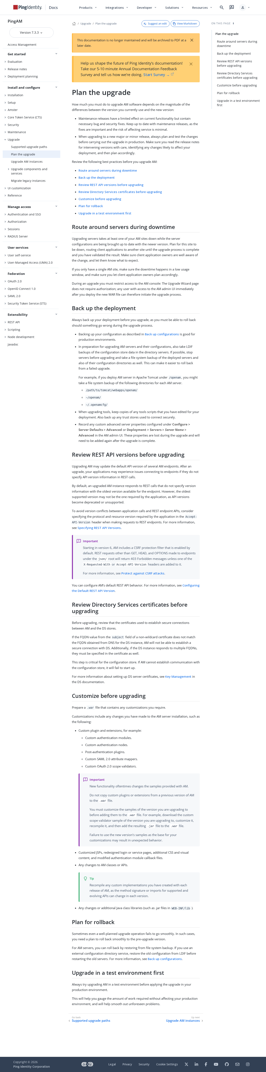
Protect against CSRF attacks (142, 573)
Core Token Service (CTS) (25, 117)
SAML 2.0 (14, 296)
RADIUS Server (18, 236)
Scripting (14, 330)
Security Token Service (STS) (27, 303)
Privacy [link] (127, 1064)
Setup (12, 102)
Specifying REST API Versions (99, 528)
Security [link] (144, 1064)
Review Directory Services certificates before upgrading (120, 192)
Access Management (22, 45)
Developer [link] (147, 7)
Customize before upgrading (100, 199)
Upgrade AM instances (27, 162)
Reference (15, 195)
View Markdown (187, 23)
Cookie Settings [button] (167, 1064)
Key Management (178, 676)
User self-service (19, 255)
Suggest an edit (157, 23)
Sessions (14, 229)
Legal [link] (112, 1064)
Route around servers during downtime (108, 170)
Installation (15, 95)
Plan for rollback (91, 206)
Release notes (17, 69)
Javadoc (13, 344)
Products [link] (88, 7)
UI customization (19, 188)
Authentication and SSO (24, 214)
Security (13, 125)
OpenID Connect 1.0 (22, 289)
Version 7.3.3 (30, 32)
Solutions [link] (174, 7)
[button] (245, 7)
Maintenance (17, 132)
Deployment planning (23, 76)
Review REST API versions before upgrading (111, 185)
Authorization (17, 222)
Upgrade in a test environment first (105, 213)
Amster (13, 110)
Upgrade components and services (29, 171)
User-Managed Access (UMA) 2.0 (30, 262)
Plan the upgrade (23, 154)
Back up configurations (162, 334)
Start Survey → (156, 74)
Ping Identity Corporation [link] (31, 1066)
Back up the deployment (97, 177)
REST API (14, 322)
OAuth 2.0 (15, 281)
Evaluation (15, 62)
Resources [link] (202, 7)
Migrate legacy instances (28, 181)
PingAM (15, 21)
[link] (27, 7)
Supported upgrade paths (29, 147)
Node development (21, 337)
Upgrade (14, 139)
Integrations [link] (117, 7)
